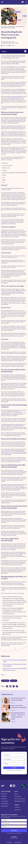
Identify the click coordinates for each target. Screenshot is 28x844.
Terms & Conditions (17, 842)
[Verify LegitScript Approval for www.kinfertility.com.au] (23, 785)
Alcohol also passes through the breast (10, 484)
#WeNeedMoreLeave (20, 801)
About (16, 793)
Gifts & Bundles (5, 803)
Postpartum (4, 798)
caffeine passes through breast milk (14, 472)
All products (4, 793)
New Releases (4, 806)
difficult (17, 61)
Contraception (4, 801)
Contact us (17, 807)
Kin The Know (4, 26)
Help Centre (18, 809)
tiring (20, 61)
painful (24, 61)
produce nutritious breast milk (15, 120)
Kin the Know (18, 796)
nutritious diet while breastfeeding (13, 96)
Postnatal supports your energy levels (12, 424)
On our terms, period (20, 798)
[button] (22, 2)
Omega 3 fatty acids (7, 165)
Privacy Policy (9, 842)
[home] (2, 2)
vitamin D (5, 86)
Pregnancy (3, 796)
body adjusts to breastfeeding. (8, 549)
